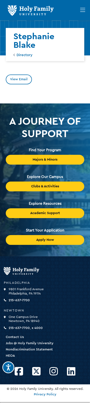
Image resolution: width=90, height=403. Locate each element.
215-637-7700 (19, 300)
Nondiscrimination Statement (29, 349)
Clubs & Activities (45, 186)
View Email (19, 79)
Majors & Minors (45, 159)
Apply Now (45, 240)
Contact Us (15, 337)
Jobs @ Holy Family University (30, 343)
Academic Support (45, 213)
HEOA (10, 355)
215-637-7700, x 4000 (26, 328)
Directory (24, 55)
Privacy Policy (45, 394)
